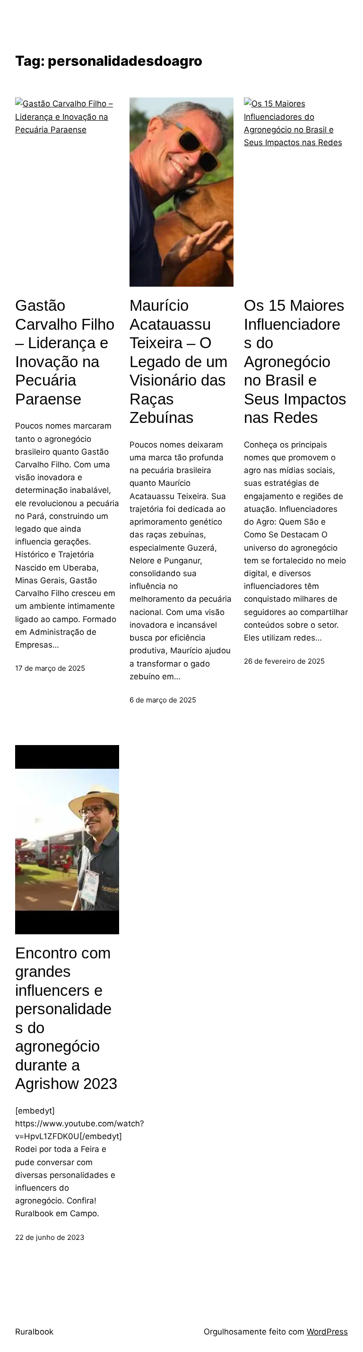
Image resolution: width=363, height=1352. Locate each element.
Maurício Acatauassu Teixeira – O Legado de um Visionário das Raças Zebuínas (178, 361)
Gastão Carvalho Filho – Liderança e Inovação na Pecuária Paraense (64, 352)
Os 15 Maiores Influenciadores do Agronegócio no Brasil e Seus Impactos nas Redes (295, 361)
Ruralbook (34, 1331)
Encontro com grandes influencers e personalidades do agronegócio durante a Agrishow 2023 (66, 1018)
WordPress (327, 1331)
